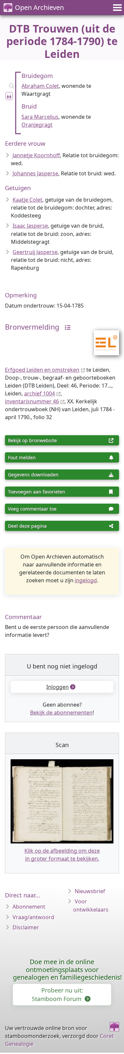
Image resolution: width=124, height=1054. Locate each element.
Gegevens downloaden (33, 474)
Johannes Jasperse (35, 173)
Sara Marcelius (40, 116)
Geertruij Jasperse (35, 252)
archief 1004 (39, 393)
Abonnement (29, 906)
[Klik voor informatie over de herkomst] (65, 327)
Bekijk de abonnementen (61, 712)
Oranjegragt (37, 124)
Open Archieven (39, 7)
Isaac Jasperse (30, 225)
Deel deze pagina (27, 526)
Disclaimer (26, 927)
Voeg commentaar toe (32, 509)
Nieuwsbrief (90, 891)
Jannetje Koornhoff (36, 155)
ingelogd (86, 580)
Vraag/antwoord (33, 917)
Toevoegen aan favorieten (36, 492)
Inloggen (57, 686)
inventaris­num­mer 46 (32, 401)
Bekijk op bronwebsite (32, 440)
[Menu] (116, 7)
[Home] (114, 1026)
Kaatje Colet (27, 199)
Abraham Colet (40, 85)
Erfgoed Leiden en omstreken (42, 369)
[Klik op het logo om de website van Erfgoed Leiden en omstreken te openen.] (102, 338)
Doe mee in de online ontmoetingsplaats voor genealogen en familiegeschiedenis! (67, 969)
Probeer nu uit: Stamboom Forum (57, 994)
